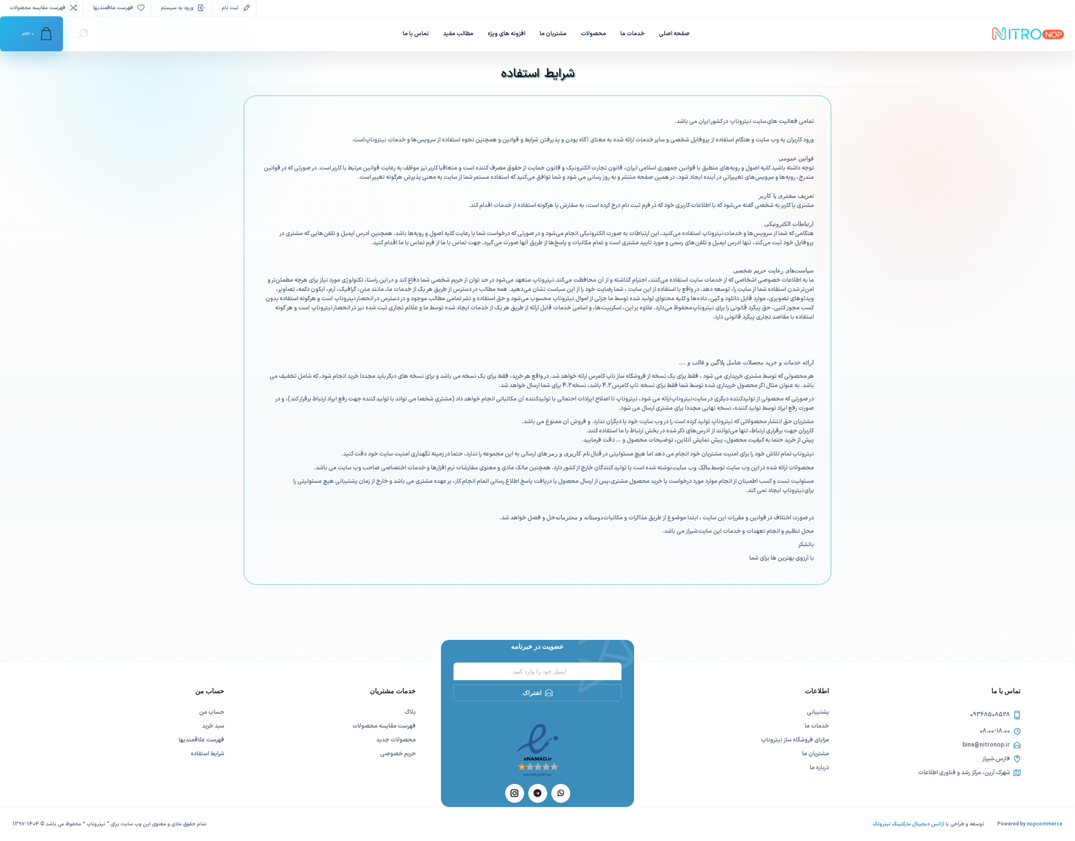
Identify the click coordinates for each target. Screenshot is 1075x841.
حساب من (211, 712)
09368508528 (990, 714)
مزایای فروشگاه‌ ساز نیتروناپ (795, 740)
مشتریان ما (815, 753)
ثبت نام (230, 8)
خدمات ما (817, 726)
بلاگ (410, 712)
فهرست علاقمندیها (201, 740)
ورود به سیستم (177, 8)
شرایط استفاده (207, 753)
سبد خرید (213, 726)
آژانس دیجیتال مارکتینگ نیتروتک (908, 824)
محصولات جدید (396, 740)
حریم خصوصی (398, 753)
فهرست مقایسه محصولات (37, 8)
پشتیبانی (818, 712)
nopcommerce (1044, 824)
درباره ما (819, 767)
